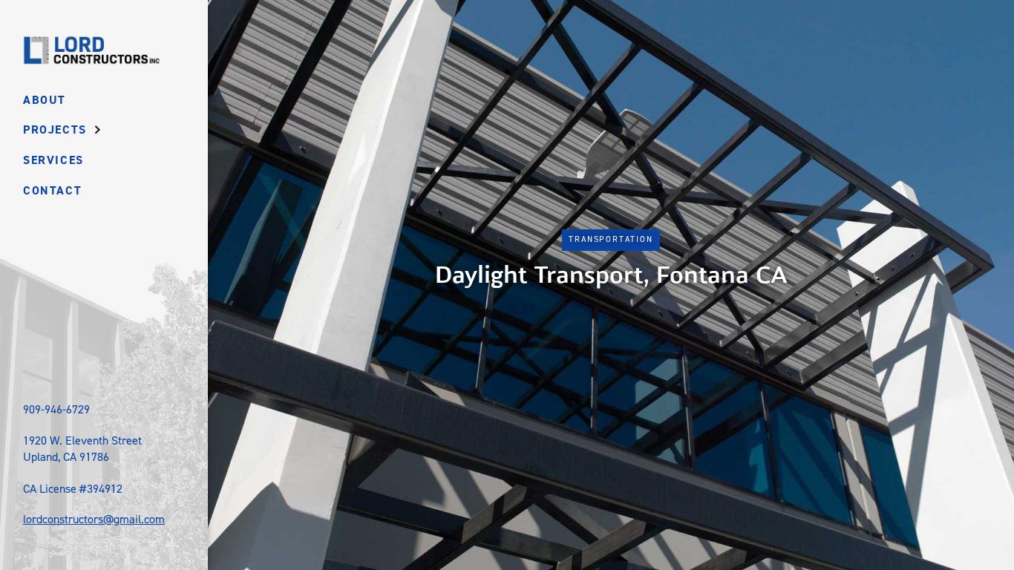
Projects (55, 129)
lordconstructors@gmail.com (94, 519)
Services (53, 160)
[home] (91, 50)
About (44, 100)
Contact (52, 190)
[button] (64, 130)
